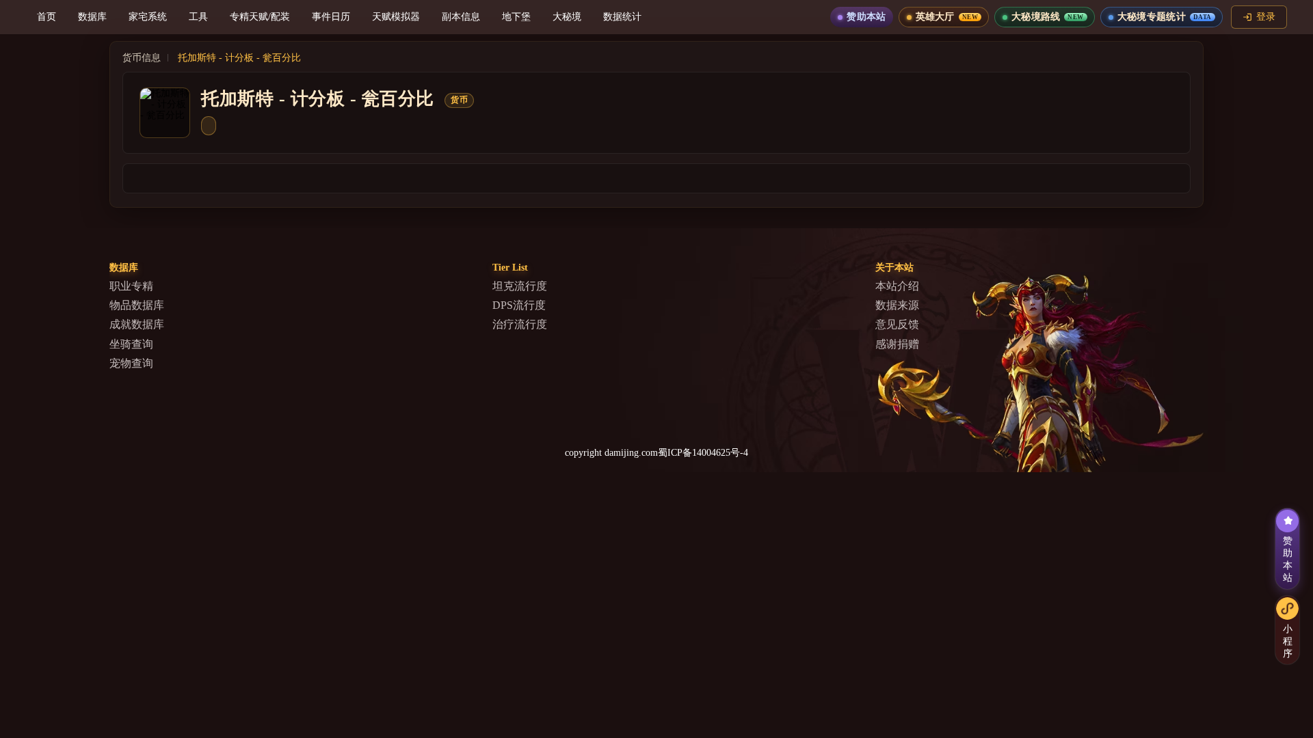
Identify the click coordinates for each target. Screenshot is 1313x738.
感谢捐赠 (897, 344)
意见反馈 (897, 324)
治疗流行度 (519, 324)
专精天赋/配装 (260, 17)
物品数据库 (136, 305)
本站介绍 (897, 286)
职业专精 (131, 286)
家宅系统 (148, 17)
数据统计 (622, 17)
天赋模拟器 (396, 17)
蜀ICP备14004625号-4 (703, 453)
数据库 (92, 17)
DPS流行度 (519, 305)
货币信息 (141, 58)
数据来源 (897, 305)
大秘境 (567, 17)
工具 (198, 17)
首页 (46, 17)
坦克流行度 (519, 286)
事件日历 (331, 17)
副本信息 (461, 17)
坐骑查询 (131, 344)
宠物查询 (131, 363)
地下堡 (516, 17)
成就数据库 (136, 324)
